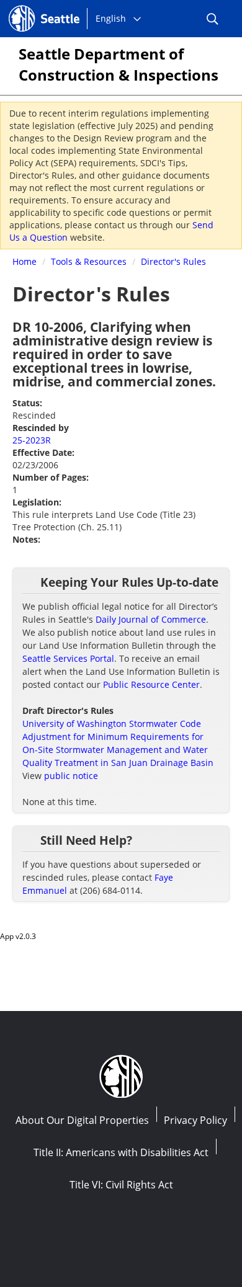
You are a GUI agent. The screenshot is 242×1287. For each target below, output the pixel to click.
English (111, 18)
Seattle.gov (35, 7)
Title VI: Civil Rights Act (121, 1184)
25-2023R (31, 440)
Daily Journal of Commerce (151, 619)
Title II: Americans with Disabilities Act (121, 1152)
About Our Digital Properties (82, 1120)
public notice (71, 776)
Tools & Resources (89, 261)
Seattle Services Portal (68, 658)
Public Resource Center (151, 684)
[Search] (212, 18)
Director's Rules (173, 261)
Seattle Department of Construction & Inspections (118, 64)
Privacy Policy (195, 1120)
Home (24, 261)
